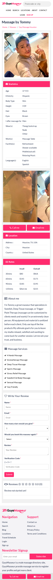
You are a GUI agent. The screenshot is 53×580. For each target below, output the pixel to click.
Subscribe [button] (41, 556)
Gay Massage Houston (28, 27)
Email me (39, 227)
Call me (15, 227)
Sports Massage (14, 369)
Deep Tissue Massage (16, 364)
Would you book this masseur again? (21, 434)
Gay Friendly (12, 387)
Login (22, 15)
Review (8, 445)
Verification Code (12, 458)
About (34, 10)
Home (8, 10)
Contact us (32, 522)
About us (31, 526)
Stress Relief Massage (16, 373)
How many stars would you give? (19, 423)
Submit (9, 474)
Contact (43, 10)
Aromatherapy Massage (17, 360)
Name (7, 402)
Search (16, 10)
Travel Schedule (9, 537)
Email (7, 413)
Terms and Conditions (36, 533)
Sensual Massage (14, 382)
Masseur (13, 27)
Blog (4, 530)
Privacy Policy (33, 530)
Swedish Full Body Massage (18, 378)
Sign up (30, 15)
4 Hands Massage (14, 355)
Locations (25, 10)
